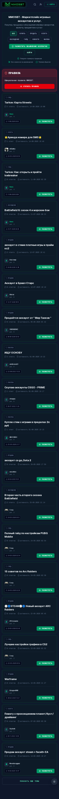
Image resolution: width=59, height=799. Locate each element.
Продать (33, 33)
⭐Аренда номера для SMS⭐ (23, 137)
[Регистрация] (40, 4)
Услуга (44, 33)
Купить (22, 33)
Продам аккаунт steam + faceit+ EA (26, 752)
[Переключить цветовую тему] (54, 782)
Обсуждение (14, 39)
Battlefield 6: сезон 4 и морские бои (27, 210)
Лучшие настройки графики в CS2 (26, 644)
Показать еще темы (29, 781)
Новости (35, 39)
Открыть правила (31, 86)
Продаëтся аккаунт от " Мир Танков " (28, 317)
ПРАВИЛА (15, 73)
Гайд (26, 39)
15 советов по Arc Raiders (21, 571)
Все (13, 33)
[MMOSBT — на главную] (14, 4)
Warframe (11, 679)
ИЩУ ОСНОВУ (13, 352)
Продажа (11, 240)
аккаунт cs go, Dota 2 (18, 460)
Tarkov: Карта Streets (18, 102)
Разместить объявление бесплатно (31, 46)
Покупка (11, 348)
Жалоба (47, 39)
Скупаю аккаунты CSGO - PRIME (25, 387)
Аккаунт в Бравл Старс (19, 283)
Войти (52, 4)
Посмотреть (47, 121)
